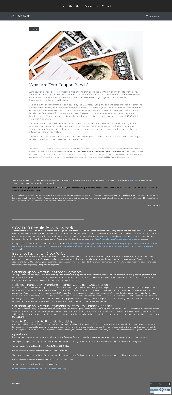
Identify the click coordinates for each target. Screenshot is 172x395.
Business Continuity (57, 369)
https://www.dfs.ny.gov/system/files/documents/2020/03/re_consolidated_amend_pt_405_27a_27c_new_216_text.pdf (100, 246)
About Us (73, 6)
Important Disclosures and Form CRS (29, 369)
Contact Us (108, 6)
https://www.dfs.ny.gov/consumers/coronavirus (115, 239)
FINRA (130, 180)
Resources (90, 6)
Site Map (16, 384)
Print (34, 29)
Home (61, 6)
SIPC (136, 180)
